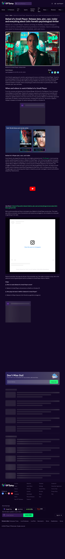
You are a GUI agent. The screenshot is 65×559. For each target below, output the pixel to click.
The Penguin (46, 158)
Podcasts (41, 483)
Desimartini (40, 521)
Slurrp (61, 521)
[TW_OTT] (6, 493)
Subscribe (54, 382)
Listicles (28, 491)
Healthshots (54, 521)
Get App (41, 491)
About (40, 494)
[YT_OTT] (12, 493)
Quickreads (29, 494)
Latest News (29, 486)
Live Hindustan (25, 521)
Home (15, 486)
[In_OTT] (9, 493)
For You (16, 483)
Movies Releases (31, 496)
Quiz (40, 496)
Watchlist (29, 483)
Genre (15, 496)
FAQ (52, 494)
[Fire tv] (40, 509)
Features (29, 499)
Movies (16, 488)
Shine (47, 521)
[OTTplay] (8, 3)
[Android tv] (30, 509)
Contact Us (53, 483)
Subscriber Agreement (56, 486)
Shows (16, 491)
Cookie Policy (42, 488)
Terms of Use (54, 488)
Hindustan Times (14, 521)
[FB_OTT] (3, 493)
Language (16, 494)
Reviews (29, 488)
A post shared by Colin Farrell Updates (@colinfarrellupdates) (32, 269)
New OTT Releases (18, 499)
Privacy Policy (54, 491)
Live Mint (33, 521)
